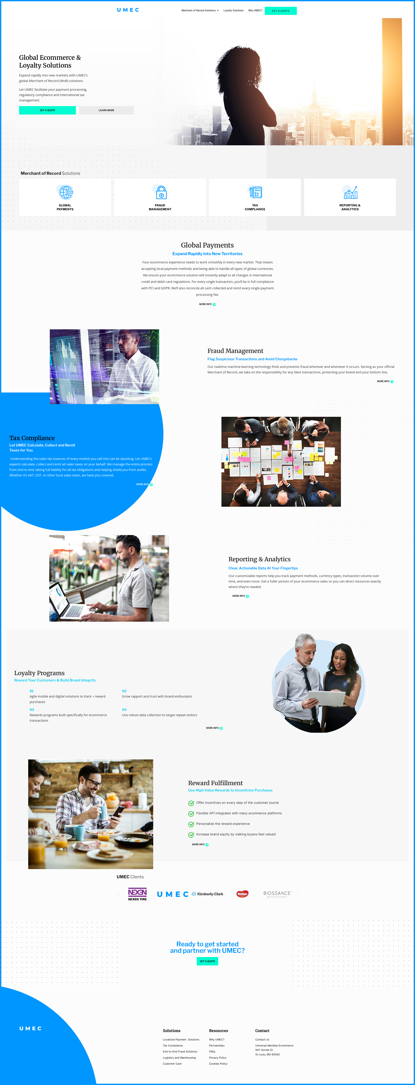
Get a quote (281, 11)
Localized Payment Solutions (181, 1039)
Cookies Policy (218, 1063)
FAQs (212, 1051)
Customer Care (172, 1063)
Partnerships (217, 1045)
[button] (200, 10)
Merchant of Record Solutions (199, 10)
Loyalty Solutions (233, 10)
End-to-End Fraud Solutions (180, 1051)
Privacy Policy (217, 1057)
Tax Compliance (173, 1045)
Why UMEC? (255, 10)
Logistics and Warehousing (179, 1057)
